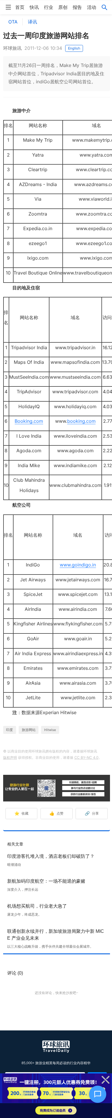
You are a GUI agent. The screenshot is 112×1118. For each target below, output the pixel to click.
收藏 (21, 813)
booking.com (81, 421)
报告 (77, 7)
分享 (92, 813)
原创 (62, 7)
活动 (91, 7)
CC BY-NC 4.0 (86, 757)
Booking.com (29, 421)
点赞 (56, 813)
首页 (19, 7)
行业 (48, 7)
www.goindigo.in (78, 565)
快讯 (34, 7)
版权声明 (10, 757)
